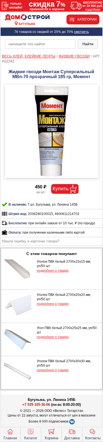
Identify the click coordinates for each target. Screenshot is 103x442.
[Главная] (27, 17)
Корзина (51, 438)
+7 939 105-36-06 (36, 405)
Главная (10, 438)
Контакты (93, 438)
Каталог (30, 438)
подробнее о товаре (53, 271)
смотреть (81, 32)
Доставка (72, 438)
